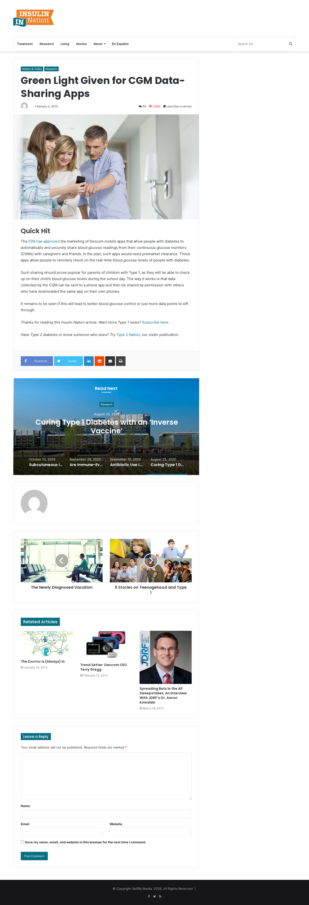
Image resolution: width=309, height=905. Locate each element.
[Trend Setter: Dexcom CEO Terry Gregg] (106, 645)
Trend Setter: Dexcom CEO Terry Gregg (103, 667)
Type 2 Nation (128, 334)
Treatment (25, 44)
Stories (81, 44)
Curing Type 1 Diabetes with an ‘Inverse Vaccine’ (106, 426)
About (98, 44)
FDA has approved (44, 241)
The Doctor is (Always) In (43, 661)
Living (65, 44)
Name (25, 806)
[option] (106, 426)
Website (116, 824)
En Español (120, 44)
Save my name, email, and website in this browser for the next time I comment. (85, 842)
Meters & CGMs (32, 69)
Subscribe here (155, 322)
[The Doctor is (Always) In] (47, 644)
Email (25, 824)
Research (47, 44)
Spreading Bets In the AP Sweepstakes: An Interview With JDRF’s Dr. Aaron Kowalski (163, 695)
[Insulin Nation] (33, 18)
